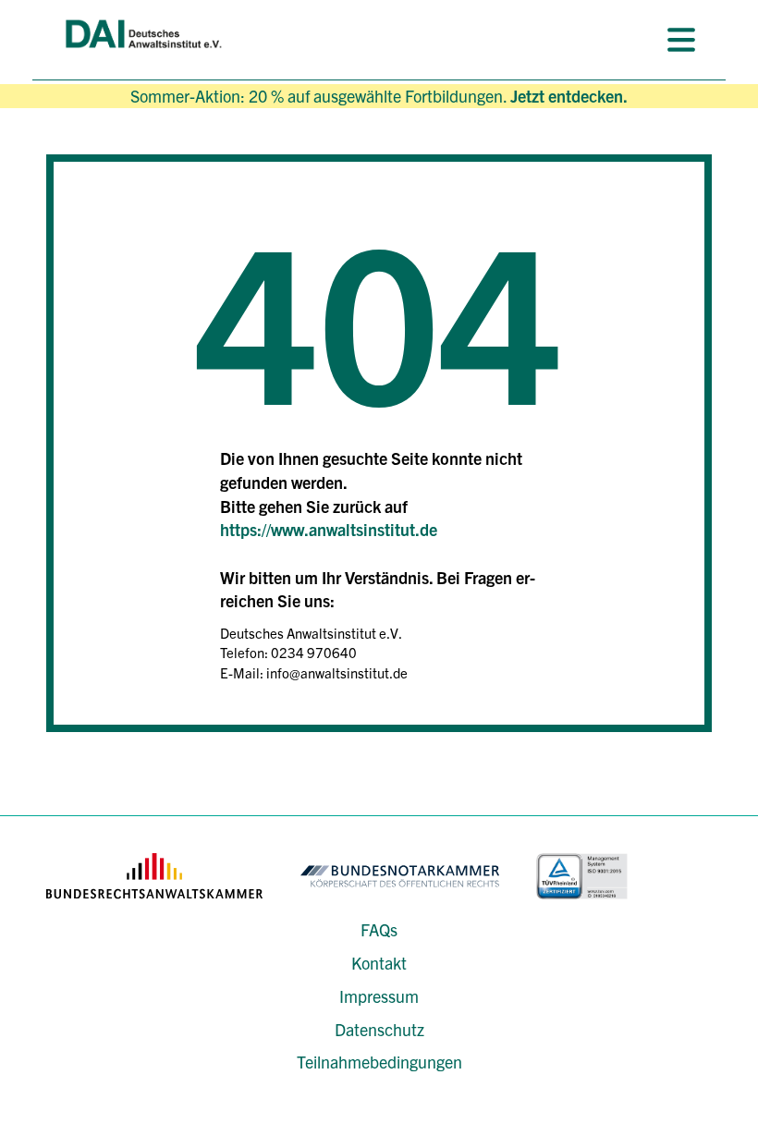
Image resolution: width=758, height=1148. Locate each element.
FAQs (379, 929)
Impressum (379, 996)
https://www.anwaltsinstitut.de (328, 529)
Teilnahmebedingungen (379, 1061)
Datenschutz (379, 1029)
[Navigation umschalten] (681, 39)
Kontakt (379, 962)
